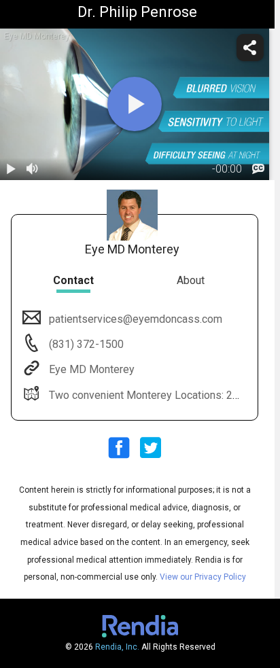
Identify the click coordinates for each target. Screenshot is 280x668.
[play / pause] (11, 169)
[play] (134, 104)
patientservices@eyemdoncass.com (135, 319)
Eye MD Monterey (92, 369)
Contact (73, 280)
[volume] (32, 169)
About (191, 280)
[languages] (258, 169)
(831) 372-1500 (85, 344)
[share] (250, 47)
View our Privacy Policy (203, 577)
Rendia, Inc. (117, 647)
